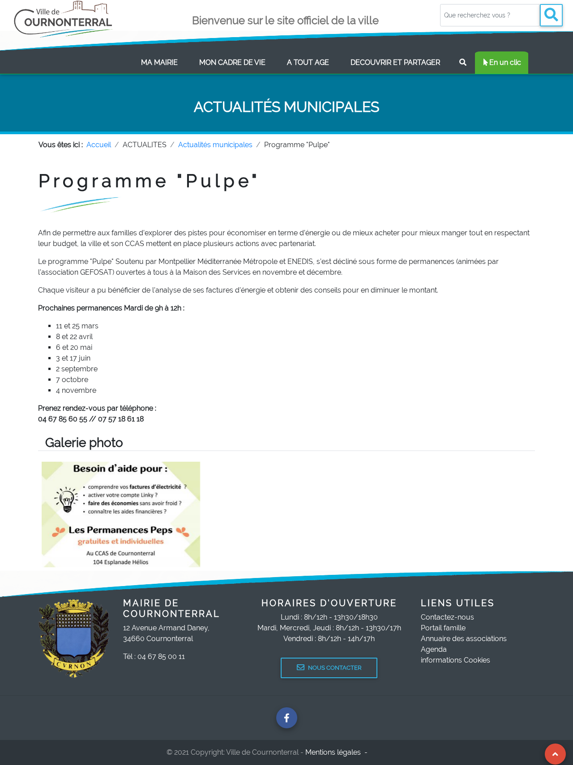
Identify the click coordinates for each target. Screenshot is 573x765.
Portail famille (443, 628)
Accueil (98, 144)
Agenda (434, 649)
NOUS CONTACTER (334, 667)
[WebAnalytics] (389, 752)
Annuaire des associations (464, 638)
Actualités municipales (215, 144)
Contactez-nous (447, 617)
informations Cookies (455, 660)
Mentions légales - (337, 752)
